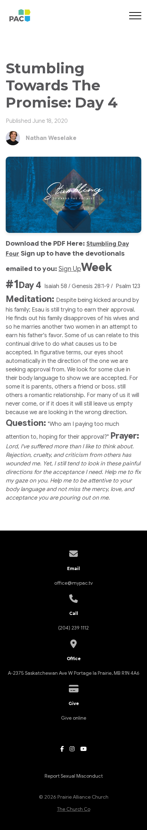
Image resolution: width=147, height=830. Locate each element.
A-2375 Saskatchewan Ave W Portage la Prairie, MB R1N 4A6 (73, 673)
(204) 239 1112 (73, 628)
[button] (135, 16)
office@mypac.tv (73, 583)
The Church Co (73, 809)
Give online (73, 718)
